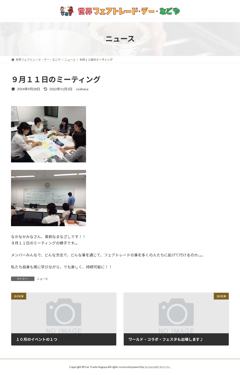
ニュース (42, 279)
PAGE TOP (230, 359)
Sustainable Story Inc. (158, 367)
